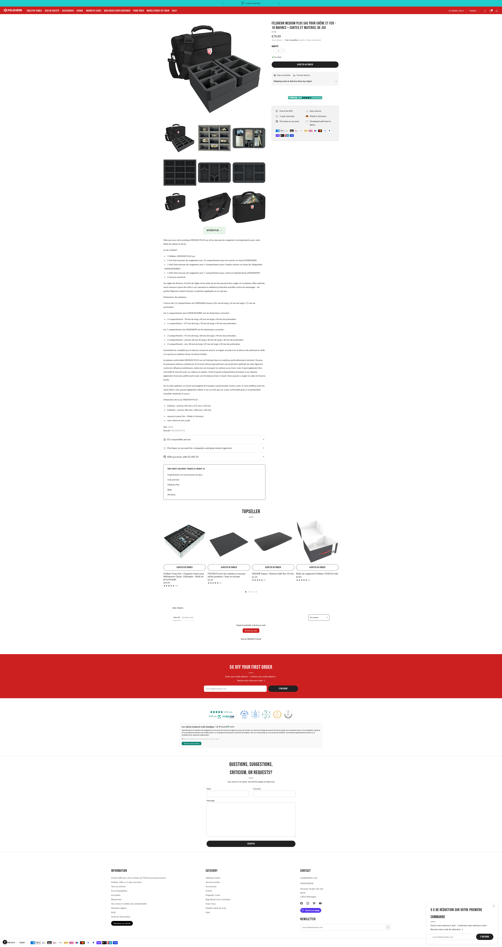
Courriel (256, 788)
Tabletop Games (34, 10)
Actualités (115, 895)
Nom (209, 788)
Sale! (174, 10)
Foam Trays (138, 10)
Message (211, 800)
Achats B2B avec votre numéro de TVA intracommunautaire (138, 877)
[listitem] (251, 3)
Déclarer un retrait (121, 923)
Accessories (68, 10)
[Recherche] (484, 11)
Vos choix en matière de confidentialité (129, 903)
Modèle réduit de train (158, 10)
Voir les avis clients (191, 743)
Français (472, 11)
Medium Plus (173, 484)
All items (171, 494)
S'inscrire (484, 936)
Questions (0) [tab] (187, 617)
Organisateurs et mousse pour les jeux (184, 474)
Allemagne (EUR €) (456, 11)
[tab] (245, 591)
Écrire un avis (251, 630)
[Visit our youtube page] (320, 903)
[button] (5, 942)
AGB (113, 912)
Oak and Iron (173, 479)
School (80, 10)
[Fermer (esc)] (493, 905)
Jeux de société (52, 10)
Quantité (275, 46)
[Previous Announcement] (222, 3)
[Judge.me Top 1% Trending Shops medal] (277, 714)
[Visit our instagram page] (308, 903)
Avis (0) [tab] (177, 617)
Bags (169, 489)
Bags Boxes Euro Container (117, 10)
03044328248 (306, 883)
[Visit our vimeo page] (314, 903)
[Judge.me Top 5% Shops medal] (288, 714)
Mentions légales (119, 908)
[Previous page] (163, 542)
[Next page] (338, 542)
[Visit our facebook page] (301, 903)
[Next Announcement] (279, 3)
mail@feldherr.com (308, 877)
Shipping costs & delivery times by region (293, 81)
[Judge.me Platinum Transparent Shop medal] (266, 714)
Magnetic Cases (93, 10)
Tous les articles (118, 886)
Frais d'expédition (291, 40)
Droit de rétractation (120, 916)
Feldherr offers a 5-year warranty (126, 882)
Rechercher (116, 899)
